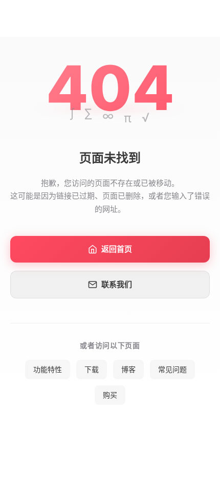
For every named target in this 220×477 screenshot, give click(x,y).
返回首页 (116, 249)
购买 (110, 395)
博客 (128, 369)
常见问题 (172, 369)
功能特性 (47, 369)
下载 (91, 369)
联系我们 (116, 284)
